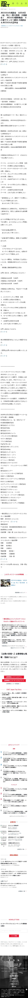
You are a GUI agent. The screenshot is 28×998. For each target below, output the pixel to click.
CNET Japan (15, 945)
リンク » (3, 64)
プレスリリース (12, 9)
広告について (14, 984)
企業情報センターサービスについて (14, 680)
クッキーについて (14, 981)
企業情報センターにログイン (14, 677)
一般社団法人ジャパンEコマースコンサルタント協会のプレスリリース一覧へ (13, 646)
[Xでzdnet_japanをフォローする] (14, 960)
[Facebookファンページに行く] (9, 960)
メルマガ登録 (14, 935)
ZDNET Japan (4, 9)
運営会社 (14, 986)
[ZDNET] (5, 3)
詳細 (3, 996)
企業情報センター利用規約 (12, 683)
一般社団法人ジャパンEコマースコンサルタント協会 (12, 25)
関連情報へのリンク (20, 592)
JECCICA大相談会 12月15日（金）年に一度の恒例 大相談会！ (19, 583)
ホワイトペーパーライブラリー (17, 816)
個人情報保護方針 (14, 975)
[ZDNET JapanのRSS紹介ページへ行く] (18, 960)
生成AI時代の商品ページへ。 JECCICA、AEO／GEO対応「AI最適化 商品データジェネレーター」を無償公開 (14, 641)
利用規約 (14, 978)
